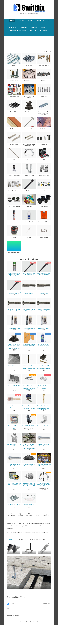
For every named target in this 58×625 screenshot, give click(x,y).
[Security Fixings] (14, 137)
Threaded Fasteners (12, 24)
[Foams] (14, 215)
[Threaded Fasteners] (29, 58)
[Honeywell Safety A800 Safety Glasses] (29, 498)
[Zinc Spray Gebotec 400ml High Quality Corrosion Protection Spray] (14, 266)
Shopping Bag (46, 515)
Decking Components (42, 24)
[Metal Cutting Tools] (14, 89)
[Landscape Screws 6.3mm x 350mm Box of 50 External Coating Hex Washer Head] (29, 359)
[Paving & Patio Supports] (14, 199)
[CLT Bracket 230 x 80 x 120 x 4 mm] (14, 379)
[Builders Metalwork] (29, 168)
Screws (30, 20)
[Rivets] (29, 230)
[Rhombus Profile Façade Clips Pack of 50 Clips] (14, 438)
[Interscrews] (44, 137)
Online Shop (21, 20)
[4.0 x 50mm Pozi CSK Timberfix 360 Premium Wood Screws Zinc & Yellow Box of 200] (44, 359)
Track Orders (29, 515)
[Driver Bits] (44, 89)
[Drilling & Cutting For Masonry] (29, 89)
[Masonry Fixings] (14, 74)
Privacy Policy (36, 621)
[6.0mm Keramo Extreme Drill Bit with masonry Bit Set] (14, 320)
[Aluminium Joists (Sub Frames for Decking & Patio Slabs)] (44, 105)
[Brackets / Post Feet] (44, 168)
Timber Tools (12, 27)
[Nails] (14, 153)
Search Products (11, 515)
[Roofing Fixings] (14, 122)
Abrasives (43, 27)
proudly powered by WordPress (25, 621)
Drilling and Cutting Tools (17, 30)
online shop (12, 539)
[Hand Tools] (44, 153)
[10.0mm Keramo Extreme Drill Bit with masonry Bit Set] (44, 320)
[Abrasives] (29, 199)
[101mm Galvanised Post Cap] (14, 359)
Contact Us (33, 30)
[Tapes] (14, 230)
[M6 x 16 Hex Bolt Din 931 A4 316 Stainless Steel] (44, 303)
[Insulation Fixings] (29, 122)
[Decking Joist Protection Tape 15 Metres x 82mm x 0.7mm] (44, 458)
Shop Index (43, 30)
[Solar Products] (44, 230)
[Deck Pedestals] (29, 105)
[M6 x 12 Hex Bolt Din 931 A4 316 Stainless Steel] (29, 303)
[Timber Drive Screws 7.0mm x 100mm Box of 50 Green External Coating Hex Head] (29, 399)
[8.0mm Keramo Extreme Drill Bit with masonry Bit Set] (29, 320)
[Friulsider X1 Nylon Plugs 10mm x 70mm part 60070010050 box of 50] (14, 458)
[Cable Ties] (29, 184)
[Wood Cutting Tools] (29, 74)
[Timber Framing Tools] (29, 153)
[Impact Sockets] (44, 199)
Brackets (33, 27)
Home (11, 20)
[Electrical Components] (14, 246)
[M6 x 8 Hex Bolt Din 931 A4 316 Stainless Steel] (44, 285)
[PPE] (44, 184)
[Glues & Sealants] (29, 215)
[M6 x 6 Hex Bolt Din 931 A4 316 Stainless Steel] (29, 285)
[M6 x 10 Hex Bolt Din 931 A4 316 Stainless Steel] (14, 303)
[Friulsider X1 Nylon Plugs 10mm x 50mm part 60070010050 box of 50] (44, 438)
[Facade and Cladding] (44, 58)
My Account (20, 515)
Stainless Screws (29, 587)
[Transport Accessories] (14, 168)
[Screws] (14, 58)
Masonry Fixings (27, 24)
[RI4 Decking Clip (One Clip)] (14, 498)
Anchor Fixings (41, 20)
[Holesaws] (44, 74)
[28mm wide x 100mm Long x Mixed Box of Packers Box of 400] (14, 419)
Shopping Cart (29, 34)
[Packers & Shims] (14, 105)
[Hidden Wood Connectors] (14, 184)
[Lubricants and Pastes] (44, 215)
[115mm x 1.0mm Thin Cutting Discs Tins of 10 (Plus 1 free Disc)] (14, 476)
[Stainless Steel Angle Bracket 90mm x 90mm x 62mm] (44, 419)
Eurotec (23, 27)
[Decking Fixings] (44, 122)
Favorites (38, 515)
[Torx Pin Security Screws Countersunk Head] (29, 137)
